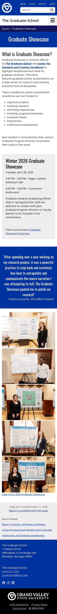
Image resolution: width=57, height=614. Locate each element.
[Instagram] (9, 582)
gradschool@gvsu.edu (15, 575)
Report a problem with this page (28, 510)
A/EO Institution (19, 604)
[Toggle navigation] (52, 20)
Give (52, 4)
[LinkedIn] (13, 582)
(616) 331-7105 (10, 571)
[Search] (52, 10)
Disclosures (19, 608)
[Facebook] (4, 582)
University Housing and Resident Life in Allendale (27, 529)
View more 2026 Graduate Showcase (23, 494)
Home (5, 28)
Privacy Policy (39, 604)
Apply (42, 4)
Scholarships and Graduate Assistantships (23, 535)
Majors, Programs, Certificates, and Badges (24, 524)
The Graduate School (20, 20)
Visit (32, 4)
